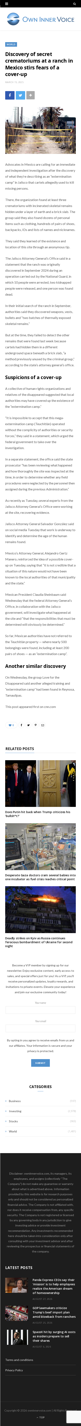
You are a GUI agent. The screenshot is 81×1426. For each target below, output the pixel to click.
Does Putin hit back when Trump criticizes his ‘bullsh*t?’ (37, 814)
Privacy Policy (14, 1370)
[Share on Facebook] (10, 95)
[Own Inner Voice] (40, 19)
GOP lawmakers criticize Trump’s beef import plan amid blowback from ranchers (54, 1312)
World (11, 44)
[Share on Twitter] (20, 95)
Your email (40, 1021)
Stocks (13, 1121)
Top (42, 1417)
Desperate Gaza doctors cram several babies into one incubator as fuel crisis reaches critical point (40, 877)
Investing (15, 1111)
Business (15, 1101)
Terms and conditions (19, 1360)
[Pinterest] (35, 725)
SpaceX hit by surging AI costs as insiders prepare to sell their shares (54, 1336)
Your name (40, 1002)
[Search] (74, 4)
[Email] (42, 725)
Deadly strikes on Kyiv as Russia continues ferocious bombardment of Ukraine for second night (38, 942)
